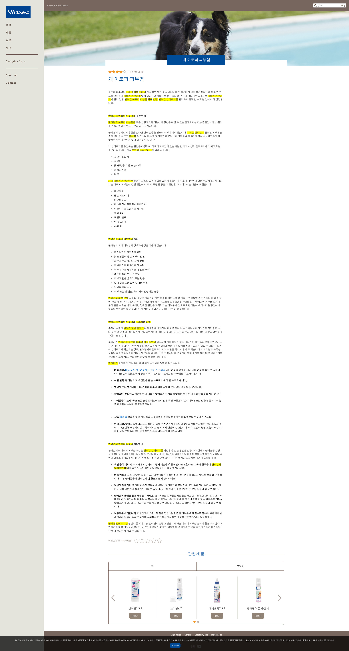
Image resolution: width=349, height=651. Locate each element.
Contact (11, 82)
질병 (8, 40)
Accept (175, 645)
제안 (8, 47)
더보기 (135, 616)
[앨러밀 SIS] (135, 590)
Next (279, 598)
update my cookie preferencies (208, 635)
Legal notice (176, 635)
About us (11, 75)
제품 (8, 32)
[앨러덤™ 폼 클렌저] (257, 590)
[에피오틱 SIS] (216, 590)
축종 (8, 24)
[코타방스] (176, 590)
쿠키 (248, 640)
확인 (343, 5)
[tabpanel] (135, 598)
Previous (113, 598)
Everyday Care (15, 61)
